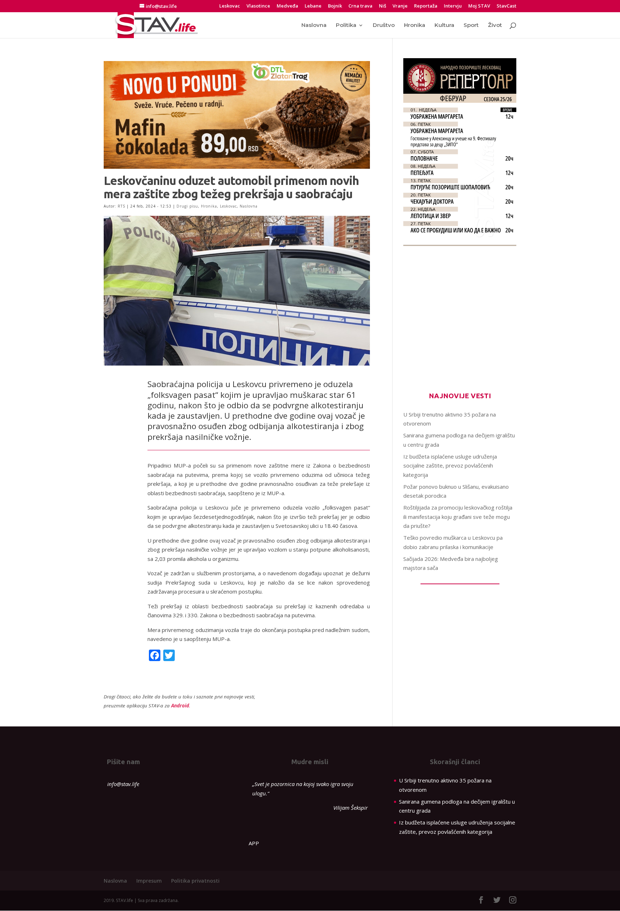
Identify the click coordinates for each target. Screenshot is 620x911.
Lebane (313, 6)
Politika (346, 25)
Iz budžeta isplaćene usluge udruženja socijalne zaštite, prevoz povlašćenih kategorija (450, 465)
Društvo (384, 25)
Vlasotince (258, 6)
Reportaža (425, 6)
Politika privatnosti (195, 880)
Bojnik (335, 6)
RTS (121, 206)
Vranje (400, 6)
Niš (382, 6)
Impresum (149, 880)
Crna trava (360, 6)
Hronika (414, 25)
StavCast (506, 6)
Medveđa (287, 6)
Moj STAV (479, 6)
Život (495, 25)
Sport (471, 25)
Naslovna (314, 25)
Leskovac (229, 6)
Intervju (453, 6)
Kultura (444, 25)
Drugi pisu (187, 206)
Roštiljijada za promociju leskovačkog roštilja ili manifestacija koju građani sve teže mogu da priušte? (457, 516)
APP (254, 843)
